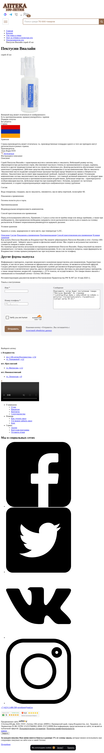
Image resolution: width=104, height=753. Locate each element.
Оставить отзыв (18, 432)
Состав (13, 235)
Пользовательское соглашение (32, 728)
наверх (4, 731)
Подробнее (6, 744)
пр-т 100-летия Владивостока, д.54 (21, 357)
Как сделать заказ (18, 418)
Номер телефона (12, 300)
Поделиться (8, 154)
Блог (13, 423)
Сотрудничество (18, 414)
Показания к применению (28, 235)
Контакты (15, 412)
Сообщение (58, 288)
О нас (13, 407)
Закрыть (5, 733)
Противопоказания (48, 235)
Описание (5, 235)
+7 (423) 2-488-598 (9, 707)
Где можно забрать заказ (21, 421)
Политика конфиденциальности (60, 728)
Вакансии (15, 409)
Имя (7, 288)
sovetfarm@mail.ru (25, 707)
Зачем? (60, 748)
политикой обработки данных (39, 330)
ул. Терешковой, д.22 (15, 359)
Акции (14, 428)
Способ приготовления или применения (74, 235)
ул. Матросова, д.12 (14, 368)
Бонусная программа (20, 430)
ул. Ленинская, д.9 (14, 376)
